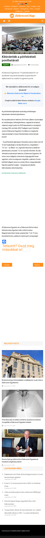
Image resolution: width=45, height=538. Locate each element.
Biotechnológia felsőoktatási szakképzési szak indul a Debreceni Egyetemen (22, 381)
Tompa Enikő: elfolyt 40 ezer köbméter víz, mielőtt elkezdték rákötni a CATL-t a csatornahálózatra (22, 511)
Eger (28, 6)
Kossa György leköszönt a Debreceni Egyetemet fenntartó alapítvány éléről (20, 460)
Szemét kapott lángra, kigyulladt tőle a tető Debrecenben (20, 502)
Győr (38, 6)
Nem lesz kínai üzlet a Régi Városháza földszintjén (39, 265)
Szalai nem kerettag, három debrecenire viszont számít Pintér (8, 265)
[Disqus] (22, 300)
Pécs (31, 9)
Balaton (7, 6)
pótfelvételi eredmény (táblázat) (14, 173)
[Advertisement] (22, 200)
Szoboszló (19, 11)
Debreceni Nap (25, 16)
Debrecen (22, 6)
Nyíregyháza (25, 9)
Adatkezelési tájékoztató (20, 531)
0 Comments (34, 65)
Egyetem (6, 64)
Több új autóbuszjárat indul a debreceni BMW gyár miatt (22, 493)
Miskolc (16, 9)
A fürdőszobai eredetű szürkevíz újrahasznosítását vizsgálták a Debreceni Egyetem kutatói (21, 421)
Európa (33, 6)
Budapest (14, 6)
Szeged (37, 9)
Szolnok (26, 11)
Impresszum (6, 531)
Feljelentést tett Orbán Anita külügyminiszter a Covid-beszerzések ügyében (23, 475)
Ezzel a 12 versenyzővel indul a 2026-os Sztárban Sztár (22, 484)
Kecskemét (8, 9)
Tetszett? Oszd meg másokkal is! (18, 247)
